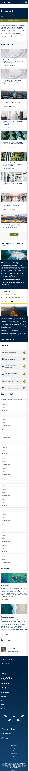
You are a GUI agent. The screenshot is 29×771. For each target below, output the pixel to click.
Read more (4, 599)
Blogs (3, 6)
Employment (5, 663)
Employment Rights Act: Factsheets (10, 297)
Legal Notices (6, 766)
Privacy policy (14, 748)
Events (3, 704)
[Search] (22, 2)
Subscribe (6, 733)
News (2, 700)
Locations (3, 696)
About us (5, 682)
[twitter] (14, 715)
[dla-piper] (5, 2)
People (4, 673)
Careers (5, 692)
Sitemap (13, 759)
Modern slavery (14, 753)
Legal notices (14, 745)
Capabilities (7, 678)
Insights (5, 687)
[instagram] (22, 715)
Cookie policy (14, 750)
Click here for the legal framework (12, 279)
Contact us (6, 738)
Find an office (8, 729)
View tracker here (6, 339)
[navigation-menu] (26, 2)
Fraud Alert (14, 756)
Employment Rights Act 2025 (10, 21)
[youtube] (18, 720)
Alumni (3, 708)
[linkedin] (5, 715)
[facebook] (9, 720)
